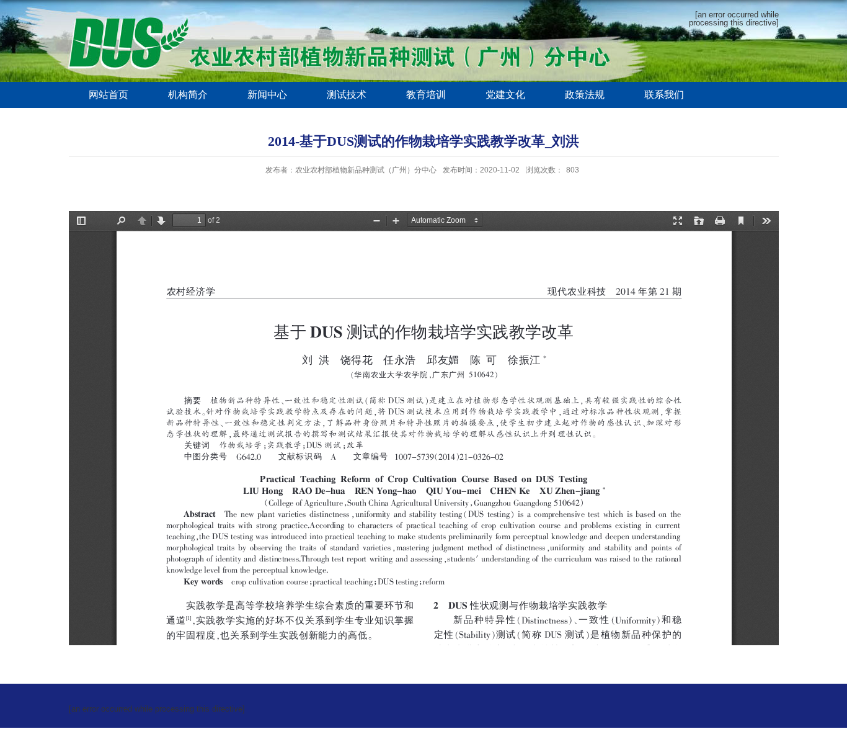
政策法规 (585, 94)
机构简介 (188, 94)
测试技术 (346, 94)
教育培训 (426, 94)
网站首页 (108, 94)
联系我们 (664, 94)
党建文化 (505, 94)
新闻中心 (267, 94)
